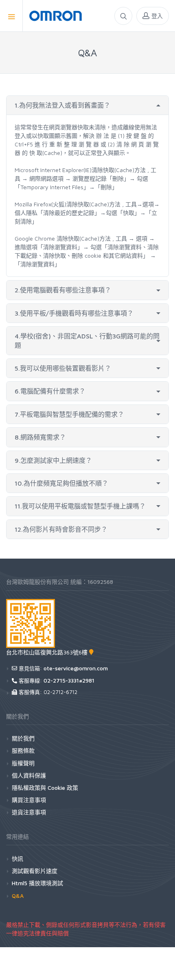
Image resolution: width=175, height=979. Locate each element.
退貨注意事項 (29, 812)
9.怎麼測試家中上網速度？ (53, 460)
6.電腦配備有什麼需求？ (50, 391)
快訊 (17, 858)
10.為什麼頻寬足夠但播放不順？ (61, 483)
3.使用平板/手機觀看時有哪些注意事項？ (74, 313)
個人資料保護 (29, 775)
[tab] (87, 105)
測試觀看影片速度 (34, 870)
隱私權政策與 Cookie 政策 (45, 787)
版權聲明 (23, 763)
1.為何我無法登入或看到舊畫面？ (62, 105)
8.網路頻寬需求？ (40, 437)
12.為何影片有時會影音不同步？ (61, 529)
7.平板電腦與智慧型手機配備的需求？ (69, 414)
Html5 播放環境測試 (37, 883)
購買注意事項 (29, 799)
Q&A (18, 895)
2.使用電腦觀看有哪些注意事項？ (63, 290)
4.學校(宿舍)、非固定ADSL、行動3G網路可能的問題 (87, 340)
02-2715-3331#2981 (69, 680)
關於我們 (23, 738)
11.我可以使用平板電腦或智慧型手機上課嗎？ (80, 506)
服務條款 (23, 750)
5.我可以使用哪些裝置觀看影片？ (63, 368)
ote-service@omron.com (76, 668)
